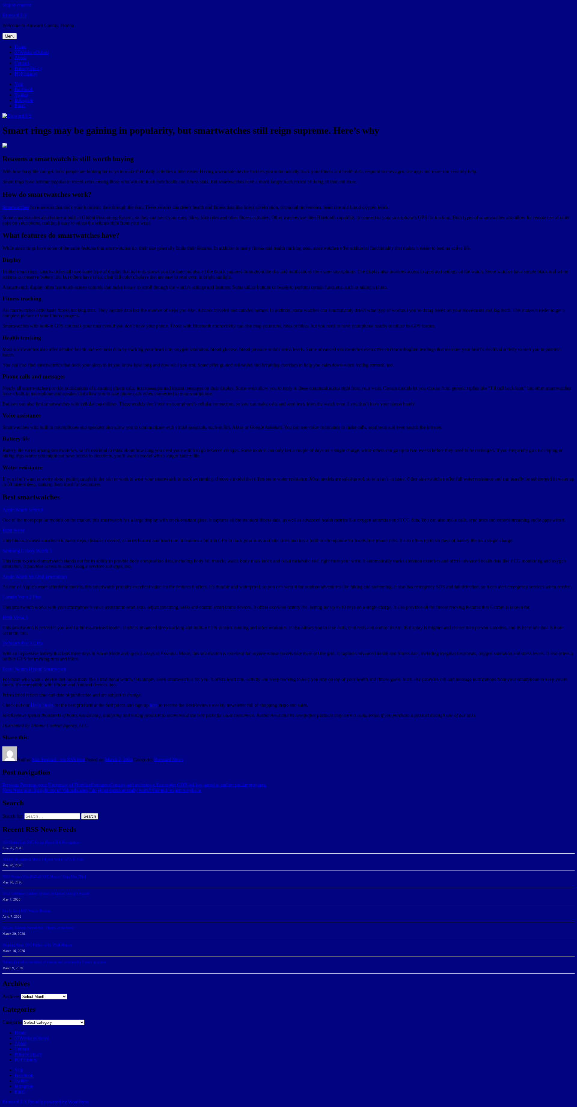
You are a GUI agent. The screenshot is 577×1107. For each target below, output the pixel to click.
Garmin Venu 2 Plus (21, 596)
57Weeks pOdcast (31, 52)
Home (20, 46)
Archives (11, 996)
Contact (21, 63)
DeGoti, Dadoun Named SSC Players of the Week (38, 928)
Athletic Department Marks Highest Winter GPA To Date (43, 859)
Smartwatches (15, 207)
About (20, 57)
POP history (25, 73)
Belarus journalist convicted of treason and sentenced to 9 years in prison (54, 962)
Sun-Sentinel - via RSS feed (58, 759)
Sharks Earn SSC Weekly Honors (26, 911)
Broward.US (14, 15)
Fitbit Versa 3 (15, 617)
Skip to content (16, 5)
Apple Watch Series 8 (23, 509)
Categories (12, 1022)
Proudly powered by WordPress (58, 1101)
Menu (9, 36)
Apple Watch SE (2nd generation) (34, 576)
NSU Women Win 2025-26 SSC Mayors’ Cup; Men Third (44, 876)
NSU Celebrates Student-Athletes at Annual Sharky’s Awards (46, 894)
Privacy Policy (28, 68)
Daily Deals (42, 705)
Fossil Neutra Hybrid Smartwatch (34, 669)
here (154, 705)
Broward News (168, 759)
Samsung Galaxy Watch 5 (27, 550)
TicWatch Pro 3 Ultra (22, 643)
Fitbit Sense (13, 530)
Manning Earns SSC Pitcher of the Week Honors (37, 945)
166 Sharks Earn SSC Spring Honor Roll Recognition (40, 842)
